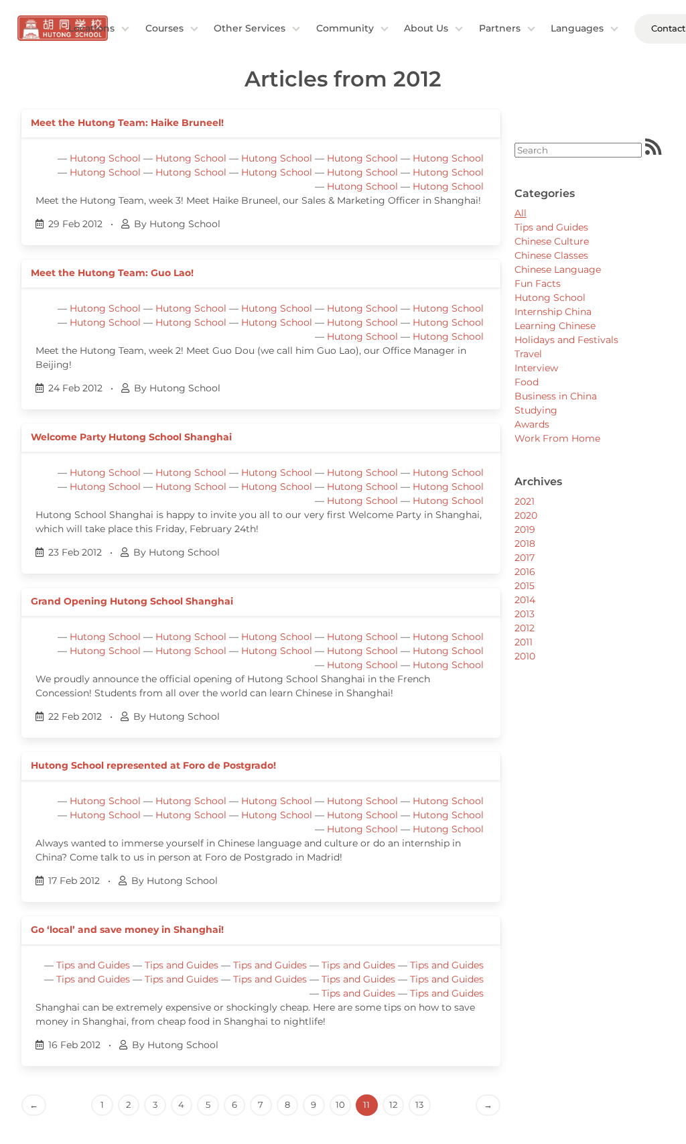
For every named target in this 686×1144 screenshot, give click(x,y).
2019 (524, 529)
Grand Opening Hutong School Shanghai (132, 601)
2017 (524, 558)
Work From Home (557, 438)
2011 (523, 642)
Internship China (553, 312)
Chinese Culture (551, 241)
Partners (500, 28)
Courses (164, 28)
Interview (536, 368)
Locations (91, 28)
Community (345, 28)
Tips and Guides (93, 965)
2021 (524, 501)
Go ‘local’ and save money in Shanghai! (127, 930)
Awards (531, 424)
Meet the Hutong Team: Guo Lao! (112, 273)
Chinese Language (557, 269)
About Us (426, 28)
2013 (524, 614)
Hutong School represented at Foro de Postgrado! (153, 765)
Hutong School (105, 158)
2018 (524, 543)
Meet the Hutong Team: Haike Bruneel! (127, 123)
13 (419, 1104)
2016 (524, 572)
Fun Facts (537, 283)
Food (526, 382)
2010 (524, 656)
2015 (524, 586)
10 (340, 1104)
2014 (524, 600)
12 (393, 1104)
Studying (535, 410)
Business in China (555, 396)
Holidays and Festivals (566, 340)
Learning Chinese (555, 326)
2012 (524, 628)
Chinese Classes (551, 255)
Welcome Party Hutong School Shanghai (131, 437)
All (520, 213)
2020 (525, 515)
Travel (528, 354)
